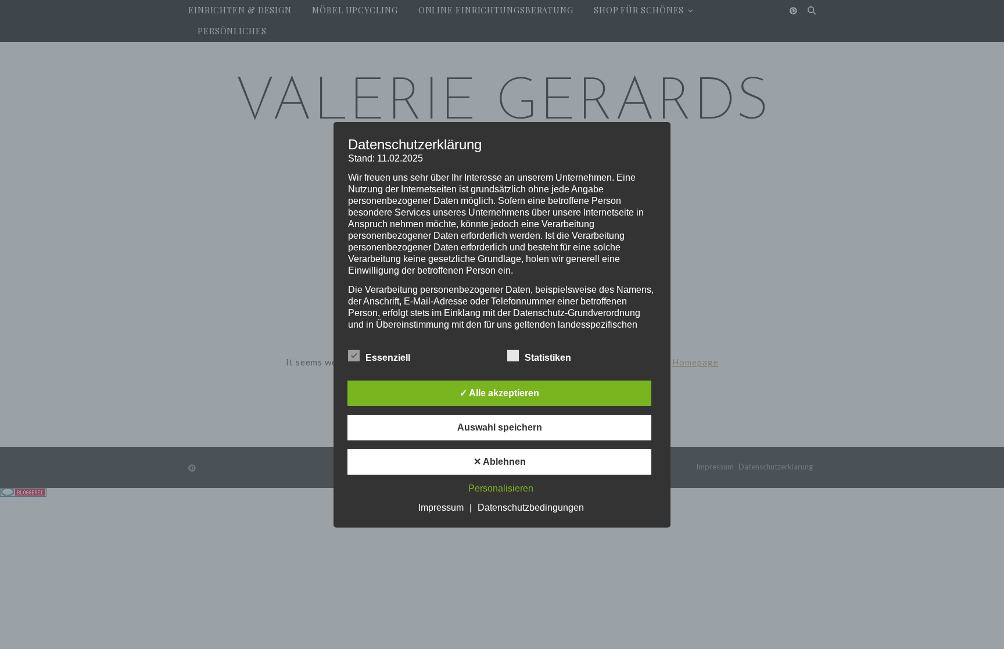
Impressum (441, 507)
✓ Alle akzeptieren (499, 393)
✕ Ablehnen (500, 462)
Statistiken (548, 358)
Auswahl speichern (499, 427)
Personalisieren (500, 488)
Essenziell (387, 358)
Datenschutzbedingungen (531, 507)
